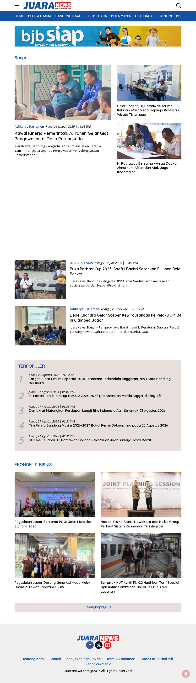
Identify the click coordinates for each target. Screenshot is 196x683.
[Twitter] (99, 645)
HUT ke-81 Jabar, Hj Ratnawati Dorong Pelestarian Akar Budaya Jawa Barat (90, 440)
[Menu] (18, 5)
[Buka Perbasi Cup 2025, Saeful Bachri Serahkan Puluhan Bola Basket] (40, 279)
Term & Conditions (121, 659)
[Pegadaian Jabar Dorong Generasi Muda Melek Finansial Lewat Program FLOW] (55, 555)
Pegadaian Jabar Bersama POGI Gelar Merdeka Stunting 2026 (53, 524)
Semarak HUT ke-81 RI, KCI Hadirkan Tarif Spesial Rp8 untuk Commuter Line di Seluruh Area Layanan (140, 586)
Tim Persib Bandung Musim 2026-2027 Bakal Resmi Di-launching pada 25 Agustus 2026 (98, 425)
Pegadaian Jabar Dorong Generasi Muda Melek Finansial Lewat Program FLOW (53, 584)
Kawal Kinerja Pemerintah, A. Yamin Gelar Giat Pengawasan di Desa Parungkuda (61, 135)
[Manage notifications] (186, 674)
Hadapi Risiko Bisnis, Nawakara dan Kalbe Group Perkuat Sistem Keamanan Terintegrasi (140, 524)
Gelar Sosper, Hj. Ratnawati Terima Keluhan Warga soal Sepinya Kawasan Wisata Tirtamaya (148, 110)
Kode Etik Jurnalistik (157, 659)
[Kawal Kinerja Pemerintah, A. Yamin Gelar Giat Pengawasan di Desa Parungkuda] (63, 92)
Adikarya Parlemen (29, 126)
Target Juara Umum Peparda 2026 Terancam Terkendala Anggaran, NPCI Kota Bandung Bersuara (100, 381)
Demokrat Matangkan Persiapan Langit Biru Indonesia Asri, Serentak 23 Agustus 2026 (97, 410)
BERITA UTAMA (81, 263)
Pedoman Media (98, 664)
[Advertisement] (98, 219)
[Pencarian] (178, 6)
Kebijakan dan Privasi (83, 659)
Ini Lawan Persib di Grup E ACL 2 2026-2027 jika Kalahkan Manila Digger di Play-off (95, 396)
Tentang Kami (33, 659)
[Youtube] (107, 645)
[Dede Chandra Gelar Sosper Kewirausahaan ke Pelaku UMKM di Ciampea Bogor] (40, 325)
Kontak (55, 659)
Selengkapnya (96, 607)
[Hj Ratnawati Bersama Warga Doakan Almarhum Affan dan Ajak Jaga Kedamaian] (149, 141)
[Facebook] (90, 645)
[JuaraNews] (46, 5)
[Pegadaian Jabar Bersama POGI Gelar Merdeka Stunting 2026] (55, 494)
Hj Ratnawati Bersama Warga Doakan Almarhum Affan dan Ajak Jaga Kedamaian (148, 167)
